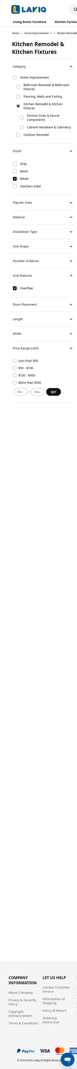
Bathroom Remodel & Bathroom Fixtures (46, 87)
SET (53, 392)
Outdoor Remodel (36, 135)
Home (15, 33)
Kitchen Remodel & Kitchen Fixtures (43, 106)
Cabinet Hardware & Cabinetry (49, 127)
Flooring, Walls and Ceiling (43, 96)
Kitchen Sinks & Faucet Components (43, 118)
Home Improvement (36, 33)
